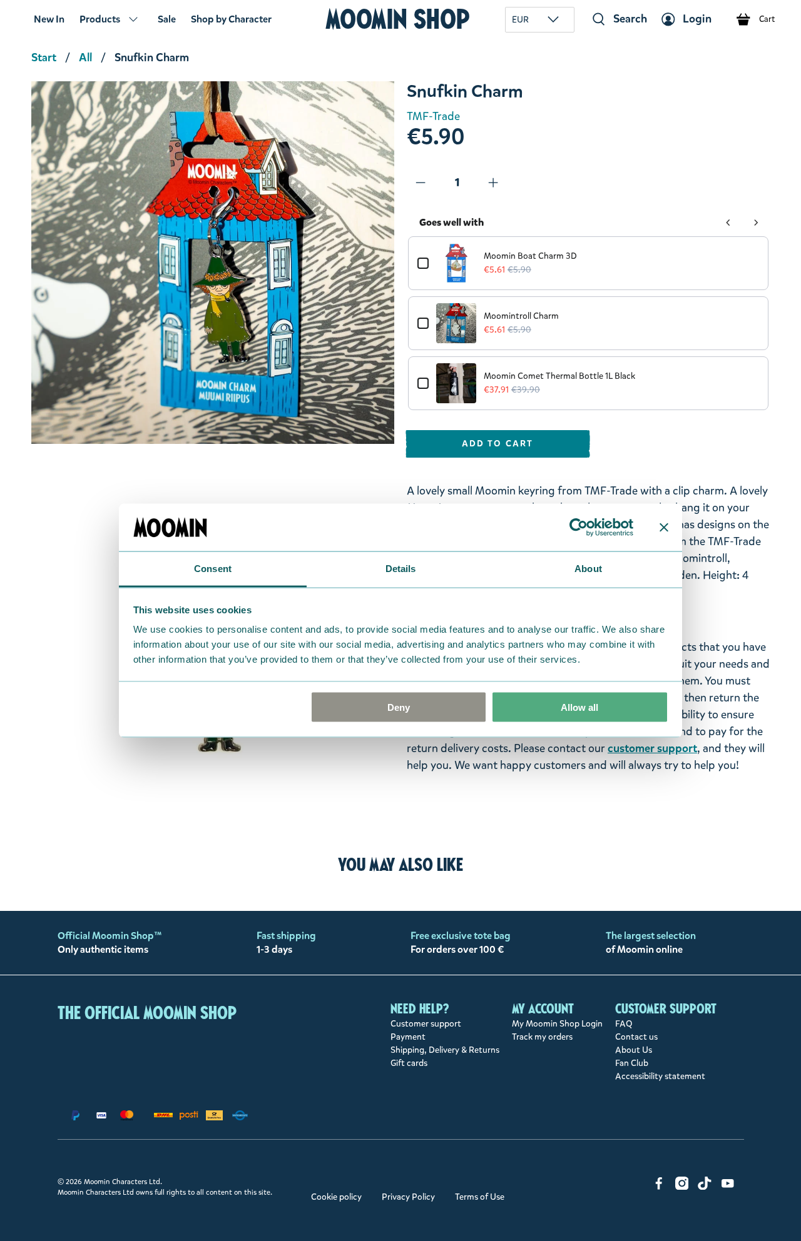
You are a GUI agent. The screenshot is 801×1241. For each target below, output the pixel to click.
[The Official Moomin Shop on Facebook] (659, 1187)
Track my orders (542, 1037)
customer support (652, 748)
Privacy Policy (408, 1197)
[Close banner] (664, 527)
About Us (633, 1050)
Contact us (636, 1037)
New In (49, 19)
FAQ (624, 1024)
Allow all (579, 706)
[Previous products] (728, 222)
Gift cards (408, 1063)
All (85, 57)
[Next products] (756, 222)
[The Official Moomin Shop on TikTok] (705, 1187)
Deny (398, 706)
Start (43, 57)
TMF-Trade (433, 116)
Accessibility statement (660, 1076)
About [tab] (588, 568)
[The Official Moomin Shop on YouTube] (728, 1187)
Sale (167, 19)
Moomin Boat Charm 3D (530, 256)
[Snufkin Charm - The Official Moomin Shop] (212, 262)
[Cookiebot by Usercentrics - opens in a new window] (578, 527)
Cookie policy (336, 1197)
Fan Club (631, 1063)
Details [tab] (400, 568)
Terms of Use (479, 1197)
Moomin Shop (397, 19)
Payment (408, 1037)
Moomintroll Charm (521, 316)
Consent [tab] (213, 568)
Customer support (425, 1024)
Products (99, 19)
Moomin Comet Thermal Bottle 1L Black (559, 376)
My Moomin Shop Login (557, 1024)
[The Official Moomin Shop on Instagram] (682, 1187)
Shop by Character (231, 19)
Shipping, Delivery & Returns (444, 1050)
